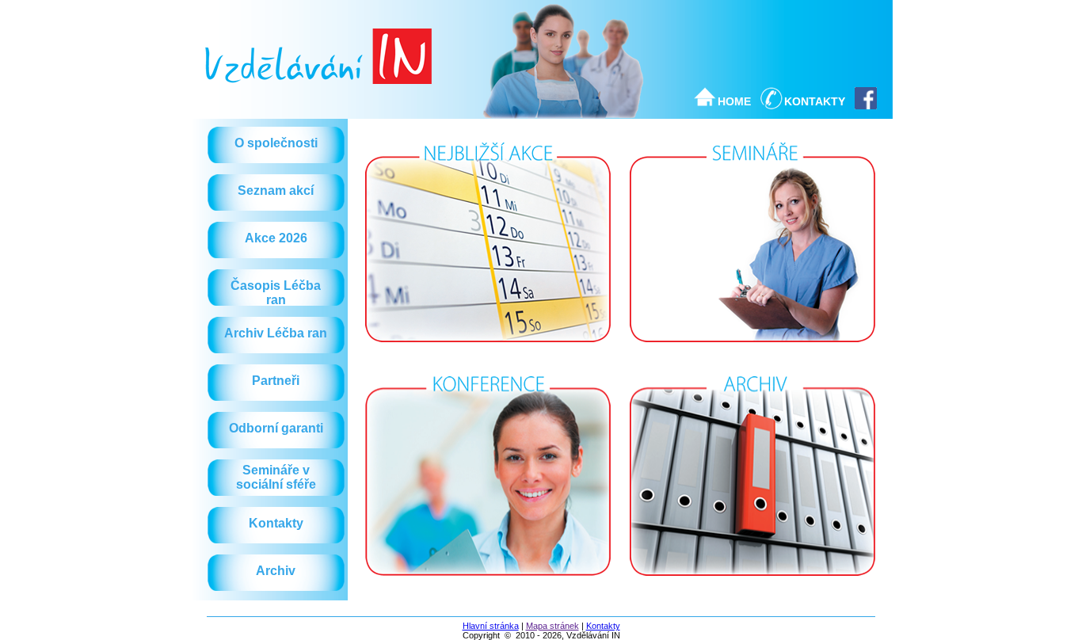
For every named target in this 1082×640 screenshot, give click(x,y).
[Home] (318, 80)
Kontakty (603, 625)
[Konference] (488, 579)
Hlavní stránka (491, 625)
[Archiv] (752, 579)
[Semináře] (752, 346)
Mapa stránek (552, 625)
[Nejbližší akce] (488, 346)
